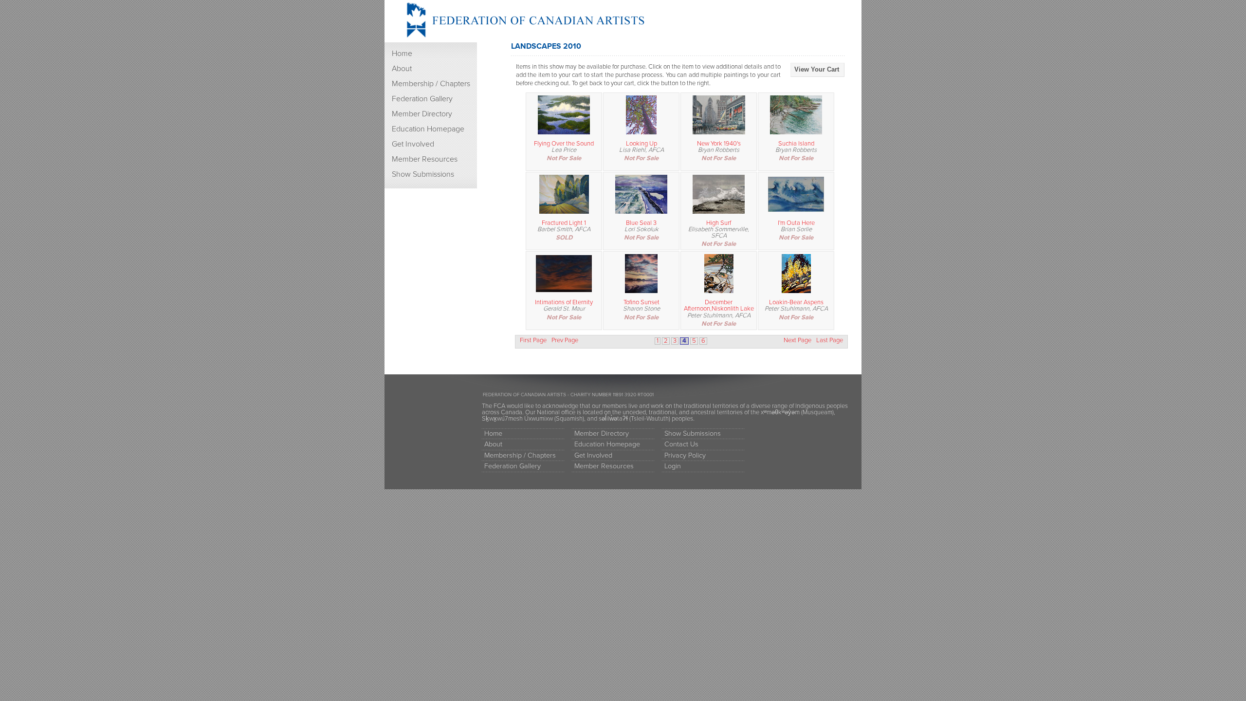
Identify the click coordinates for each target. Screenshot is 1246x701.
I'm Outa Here (796, 223)
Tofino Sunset (641, 302)
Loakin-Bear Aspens (796, 302)
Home (402, 53)
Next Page (797, 340)
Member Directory (422, 114)
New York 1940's (719, 144)
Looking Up (641, 144)
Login (672, 466)
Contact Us (681, 444)
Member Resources (425, 159)
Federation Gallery (422, 99)
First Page (533, 340)
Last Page (829, 340)
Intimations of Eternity (564, 302)
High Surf (718, 223)
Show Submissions (423, 174)
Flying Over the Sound (564, 144)
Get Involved (413, 144)
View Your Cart (816, 69)
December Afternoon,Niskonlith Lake (719, 305)
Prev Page (564, 340)
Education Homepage (428, 129)
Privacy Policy (685, 455)
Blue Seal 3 (641, 223)
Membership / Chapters (431, 84)
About (402, 69)
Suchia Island (796, 144)
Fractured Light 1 (564, 223)
